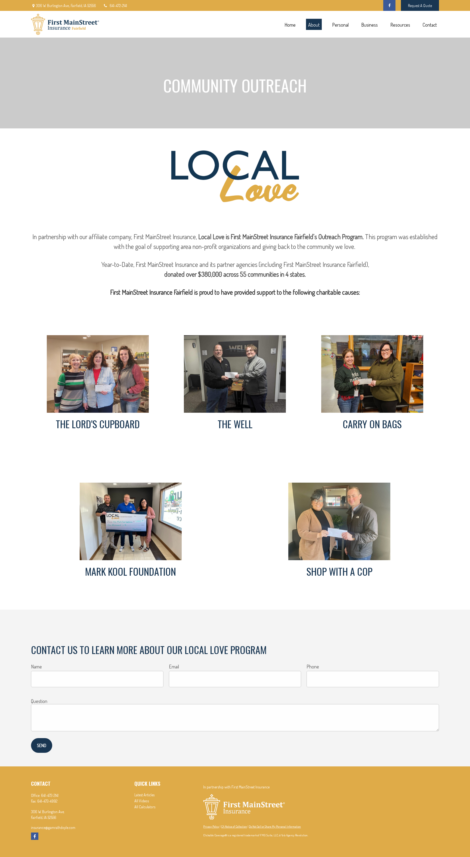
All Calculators (144, 806)
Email (174, 667)
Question (39, 701)
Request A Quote (420, 5)
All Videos (141, 801)
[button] (290, 24)
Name (36, 667)
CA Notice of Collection (234, 826)
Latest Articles (144, 795)
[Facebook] (389, 5)
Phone (313, 667)
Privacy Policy (211, 826)
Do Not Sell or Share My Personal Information (275, 826)
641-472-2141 (118, 5)
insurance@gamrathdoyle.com (53, 827)
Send (41, 745)
